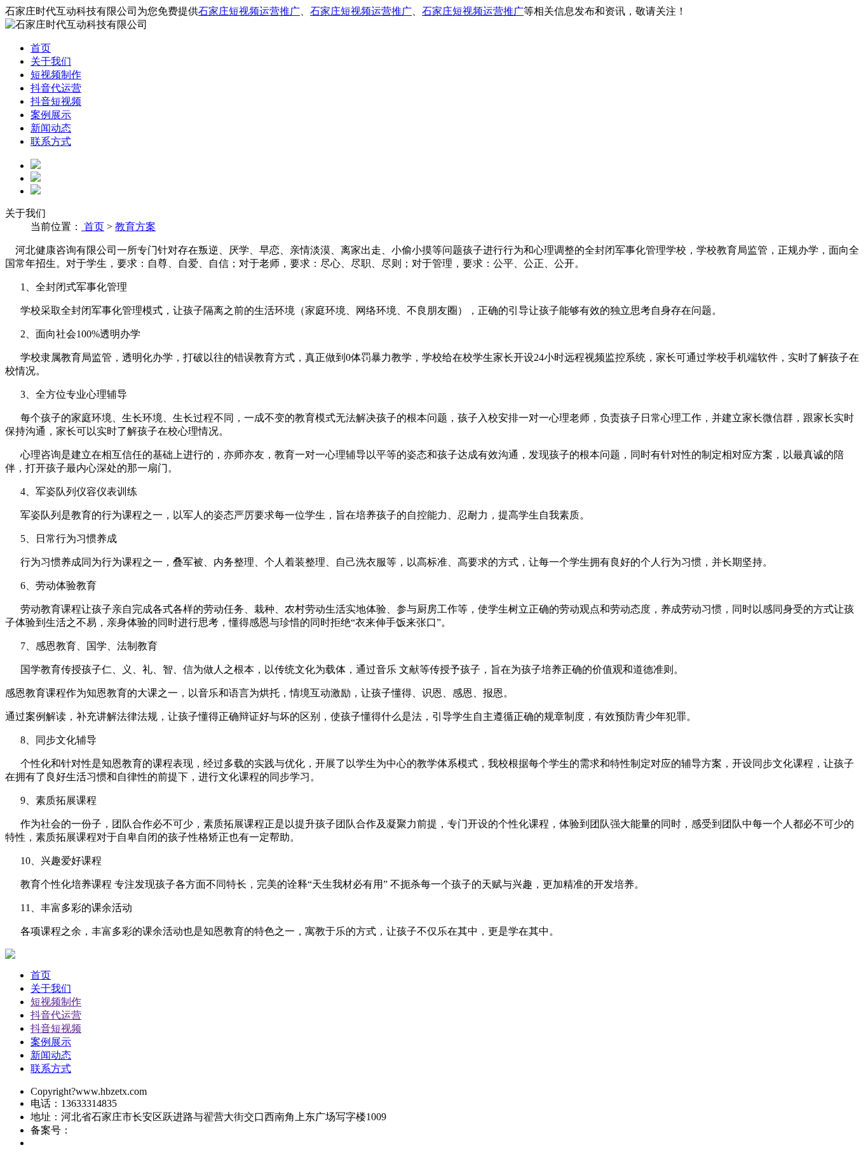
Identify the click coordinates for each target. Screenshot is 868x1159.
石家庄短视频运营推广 (249, 11)
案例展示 (51, 114)
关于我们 (51, 61)
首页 (41, 48)
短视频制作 (56, 74)
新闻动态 (51, 128)
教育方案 (135, 226)
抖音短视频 (56, 101)
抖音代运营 (56, 88)
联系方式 (51, 141)
